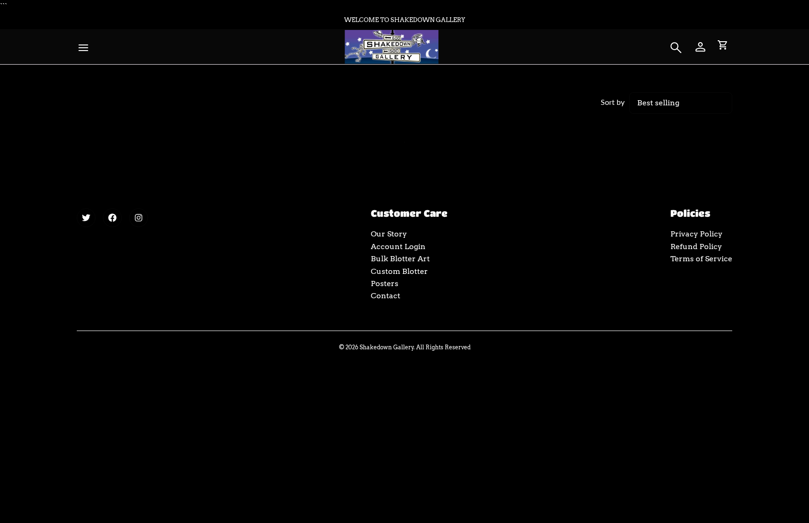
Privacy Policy (696, 233)
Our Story (389, 233)
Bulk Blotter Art (400, 258)
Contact (385, 295)
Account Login (398, 246)
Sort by (613, 101)
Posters (384, 283)
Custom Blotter (399, 271)
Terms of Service (701, 258)
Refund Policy (696, 246)
